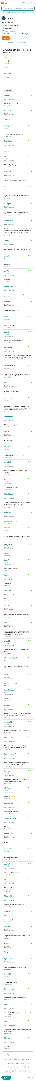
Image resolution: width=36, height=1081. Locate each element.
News (22, 1063)
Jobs (27, 1063)
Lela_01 (7, 479)
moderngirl (8, 416)
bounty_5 (8, 332)
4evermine (8, 383)
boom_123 (8, 834)
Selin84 (7, 432)
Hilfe (17, 1063)
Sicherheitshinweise (13, 1067)
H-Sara (7, 943)
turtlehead (8, 347)
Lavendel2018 (9, 366)
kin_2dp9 (7, 849)
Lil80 (6, 187)
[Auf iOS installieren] (11, 1071)
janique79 (8, 722)
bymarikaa (8, 959)
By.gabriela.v (9, 989)
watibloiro (8, 111)
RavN (6, 675)
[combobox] (18, 8)
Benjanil (7, 575)
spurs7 (7, 864)
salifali (7, 271)
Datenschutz (10, 1063)
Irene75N (7, 513)
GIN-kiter (7, 172)
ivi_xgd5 (7, 204)
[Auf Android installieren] (24, 1071)
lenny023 (7, 974)
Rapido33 (8, 141)
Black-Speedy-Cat (11, 658)
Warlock (7, 705)
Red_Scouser (9, 690)
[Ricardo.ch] (6, 3)
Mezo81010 (8, 1038)
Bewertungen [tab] (22, 42)
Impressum (29, 1059)
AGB (5, 1059)
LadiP (6, 560)
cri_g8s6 (7, 462)
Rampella (7, 317)
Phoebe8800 (9, 447)
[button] (26, 3)
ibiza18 (7, 927)
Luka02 (7, 911)
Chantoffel (8, 286)
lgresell (7, 95)
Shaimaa (7, 590)
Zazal (6, 256)
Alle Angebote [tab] (8, 42)
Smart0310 (8, 220)
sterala (7, 302)
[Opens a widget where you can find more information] (6, 1078)
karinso (7, 771)
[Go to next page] (17, 1054)
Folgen (5, 38)
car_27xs (7, 879)
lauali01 (7, 606)
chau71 (7, 641)
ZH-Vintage (8, 788)
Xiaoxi (6, 241)
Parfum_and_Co (10, 737)
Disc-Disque (9, 494)
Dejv (6, 623)
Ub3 (5, 156)
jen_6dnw (8, 398)
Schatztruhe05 (10, 818)
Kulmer (7, 528)
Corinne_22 (8, 803)
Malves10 (8, 896)
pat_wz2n (8, 545)
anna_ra (7, 126)
